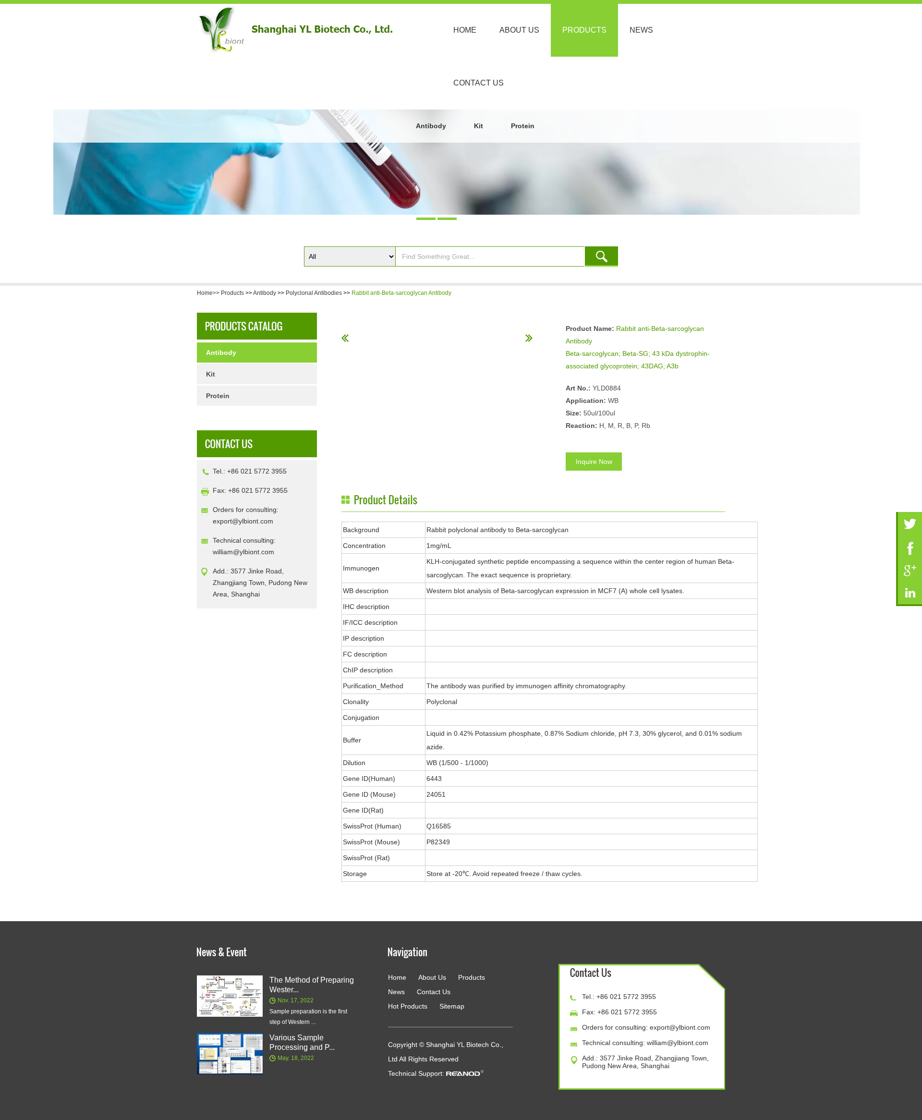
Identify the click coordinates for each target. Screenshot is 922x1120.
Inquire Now (594, 461)
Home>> (209, 293)
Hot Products (407, 1006)
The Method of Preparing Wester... (311, 985)
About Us (519, 30)
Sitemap (451, 1006)
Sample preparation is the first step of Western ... (308, 1016)
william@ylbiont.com (243, 552)
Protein (522, 126)
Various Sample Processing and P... (302, 1042)
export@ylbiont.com (243, 521)
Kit (478, 126)
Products (584, 30)
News (641, 30)
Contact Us (478, 83)
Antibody (431, 126)
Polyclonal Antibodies (314, 293)
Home (464, 30)
